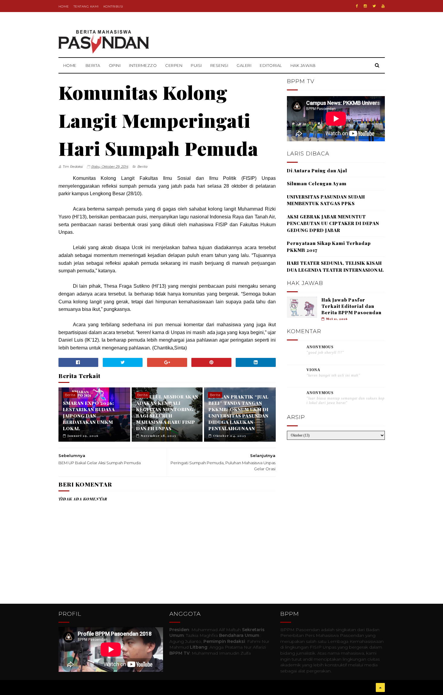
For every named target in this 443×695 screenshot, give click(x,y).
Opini (115, 65)
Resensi (219, 65)
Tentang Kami (86, 6)
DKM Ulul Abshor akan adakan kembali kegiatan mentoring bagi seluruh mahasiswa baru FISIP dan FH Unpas (167, 412)
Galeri (244, 65)
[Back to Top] (380, 687)
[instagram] (365, 6)
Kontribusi (113, 6)
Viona (313, 370)
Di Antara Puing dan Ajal (317, 170)
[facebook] (357, 6)
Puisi (196, 65)
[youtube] (383, 6)
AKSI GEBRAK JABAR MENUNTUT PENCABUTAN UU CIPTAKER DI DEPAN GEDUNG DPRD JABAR (333, 223)
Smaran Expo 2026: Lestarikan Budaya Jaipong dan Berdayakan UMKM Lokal (89, 415)
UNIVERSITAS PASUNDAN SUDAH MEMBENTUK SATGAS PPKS (326, 200)
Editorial (271, 65)
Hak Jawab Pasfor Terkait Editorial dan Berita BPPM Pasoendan (352, 306)
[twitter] (374, 6)
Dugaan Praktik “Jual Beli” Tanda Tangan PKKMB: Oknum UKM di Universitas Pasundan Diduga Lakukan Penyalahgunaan (239, 412)
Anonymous (320, 347)
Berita (93, 65)
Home (63, 6)
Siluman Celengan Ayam (317, 183)
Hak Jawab (303, 65)
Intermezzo (143, 65)
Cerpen (173, 65)
